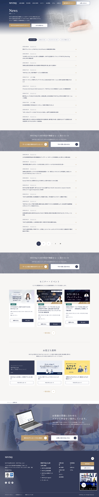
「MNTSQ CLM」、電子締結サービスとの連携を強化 (35, 72)
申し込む (28, 320)
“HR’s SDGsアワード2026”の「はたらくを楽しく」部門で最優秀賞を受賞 (40, 112)
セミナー (42, 3)
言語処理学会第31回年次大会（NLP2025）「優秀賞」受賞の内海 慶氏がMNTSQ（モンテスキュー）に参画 (47, 214)
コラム (53, 3)
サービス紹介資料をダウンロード (33, 144)
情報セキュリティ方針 (29, 494)
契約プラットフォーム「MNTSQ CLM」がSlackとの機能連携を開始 (39, 49)
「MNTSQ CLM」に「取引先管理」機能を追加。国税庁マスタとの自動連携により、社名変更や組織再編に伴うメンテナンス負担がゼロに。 (47, 205)
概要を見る (16, 320)
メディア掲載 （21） (65, 39)
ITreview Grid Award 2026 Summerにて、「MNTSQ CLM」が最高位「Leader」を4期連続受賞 (47, 89)
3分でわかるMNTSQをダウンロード (20, 25)
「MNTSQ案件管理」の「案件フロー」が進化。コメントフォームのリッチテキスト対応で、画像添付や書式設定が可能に (47, 230)
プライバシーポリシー (9, 494)
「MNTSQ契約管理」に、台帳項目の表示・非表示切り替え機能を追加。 (40, 222)
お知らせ (59, 3)
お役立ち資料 (35, 3)
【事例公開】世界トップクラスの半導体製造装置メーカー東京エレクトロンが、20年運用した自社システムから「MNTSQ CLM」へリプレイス (47, 172)
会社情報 (48, 3)
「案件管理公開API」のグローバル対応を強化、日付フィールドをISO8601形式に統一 (43, 164)
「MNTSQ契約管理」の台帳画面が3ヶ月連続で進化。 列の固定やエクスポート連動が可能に (45, 197)
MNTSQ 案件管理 (46, 468)
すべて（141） (32, 39)
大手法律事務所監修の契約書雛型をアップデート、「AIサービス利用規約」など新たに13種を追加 (46, 157)
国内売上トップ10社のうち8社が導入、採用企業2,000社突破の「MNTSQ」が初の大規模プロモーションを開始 (47, 97)
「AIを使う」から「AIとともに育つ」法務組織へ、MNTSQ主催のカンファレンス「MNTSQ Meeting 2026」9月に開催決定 (46, 57)
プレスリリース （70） (53, 39)
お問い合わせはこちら (63, 438)
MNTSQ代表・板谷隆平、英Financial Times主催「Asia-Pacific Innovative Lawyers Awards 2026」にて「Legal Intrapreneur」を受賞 (47, 188)
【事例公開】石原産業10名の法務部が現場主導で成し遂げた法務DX (39, 65)
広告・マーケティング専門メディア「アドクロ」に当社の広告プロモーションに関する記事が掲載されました (47, 80)
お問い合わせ (83, 3)
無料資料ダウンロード (69, 3)
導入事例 (28, 3)
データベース (45, 480)
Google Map (8, 470)
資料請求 (87, 464)
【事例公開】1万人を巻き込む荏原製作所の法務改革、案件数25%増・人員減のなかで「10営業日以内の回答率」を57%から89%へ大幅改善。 (47, 120)
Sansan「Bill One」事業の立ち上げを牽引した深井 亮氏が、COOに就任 (40, 180)
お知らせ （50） (42, 39)
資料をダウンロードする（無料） (33, 438)
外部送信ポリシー (19, 494)
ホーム (9, 402)
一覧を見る (46, 333)
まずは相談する (39, 25)
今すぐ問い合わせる (64, 144)
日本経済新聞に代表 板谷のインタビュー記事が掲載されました (38, 105)
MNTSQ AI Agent (46, 477)
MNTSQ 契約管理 (46, 470)
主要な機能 (21, 3)
